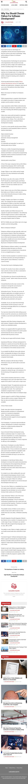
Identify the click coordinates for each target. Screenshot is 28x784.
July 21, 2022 (18, 22)
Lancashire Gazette (9, 22)
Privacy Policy (19, 767)
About (6, 767)
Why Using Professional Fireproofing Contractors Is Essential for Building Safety (18, 625)
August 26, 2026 (13, 620)
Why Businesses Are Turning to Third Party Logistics (18, 647)
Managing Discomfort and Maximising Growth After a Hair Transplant (16, 616)
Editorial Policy (12, 767)
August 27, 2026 (13, 611)
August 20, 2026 (13, 637)
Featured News (5, 5)
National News (23, 5)
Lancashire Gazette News (15, 610)
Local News (14, 5)
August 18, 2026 (13, 644)
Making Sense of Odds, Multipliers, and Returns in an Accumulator (17, 607)
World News (6, 9)
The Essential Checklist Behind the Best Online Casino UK (17, 632)
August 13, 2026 (13, 651)
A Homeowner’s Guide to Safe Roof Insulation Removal (17, 640)
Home (2, 9)
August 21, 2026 (13, 629)
